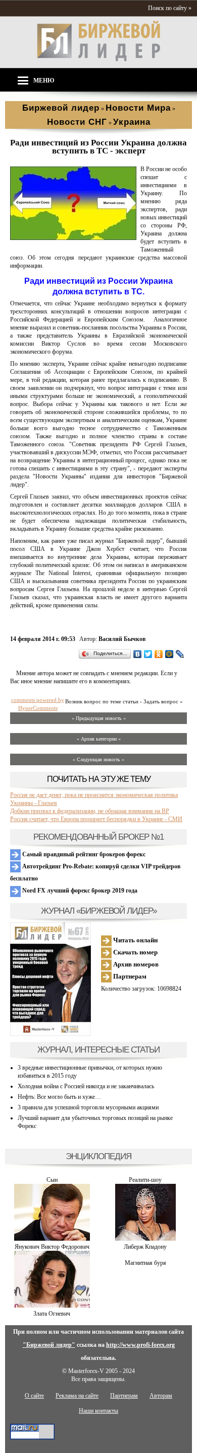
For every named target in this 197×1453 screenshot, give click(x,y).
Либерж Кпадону (145, 1246)
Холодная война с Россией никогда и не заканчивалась (86, 1086)
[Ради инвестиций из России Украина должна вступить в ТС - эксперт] (73, 237)
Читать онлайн (135, 940)
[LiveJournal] (180, 654)
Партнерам (129, 976)
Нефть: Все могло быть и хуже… (59, 1096)
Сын (52, 1179)
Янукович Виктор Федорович (52, 1246)
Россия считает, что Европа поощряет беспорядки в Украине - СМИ (96, 819)
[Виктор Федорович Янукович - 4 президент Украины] (52, 1238)
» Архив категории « (99, 739)
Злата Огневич (51, 1313)
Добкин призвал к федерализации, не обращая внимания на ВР (89, 811)
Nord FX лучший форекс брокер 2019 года (79, 890)
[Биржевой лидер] (98, 59)
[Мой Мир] (169, 654)
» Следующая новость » (98, 759)
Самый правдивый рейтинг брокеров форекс (83, 854)
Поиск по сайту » (169, 8)
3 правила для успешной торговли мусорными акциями (88, 1107)
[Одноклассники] (159, 654)
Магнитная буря (145, 1262)
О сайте (34, 1395)
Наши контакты (98, 1410)
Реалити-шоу (145, 1179)
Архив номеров (135, 964)
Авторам (161, 1395)
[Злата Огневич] (52, 1305)
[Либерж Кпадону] (145, 1238)
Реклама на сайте (77, 1395)
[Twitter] (148, 654)
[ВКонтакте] (137, 654)
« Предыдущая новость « (99, 718)
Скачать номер (135, 952)
